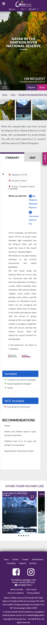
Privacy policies (33, 593)
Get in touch (31, 589)
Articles (33, 563)
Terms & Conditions (15, 593)
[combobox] (22, 9)
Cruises (25, 559)
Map (33, 157)
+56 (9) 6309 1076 (26, 582)
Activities (11, 563)
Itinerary (12, 157)
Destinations (37, 559)
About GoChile (16, 589)
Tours (6, 559)
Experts (22, 563)
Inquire (31, 87)
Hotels (15, 559)
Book (42, 87)
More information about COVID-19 (32, 81)
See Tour (29, 530)
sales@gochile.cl (24, 584)
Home (13, 9)
